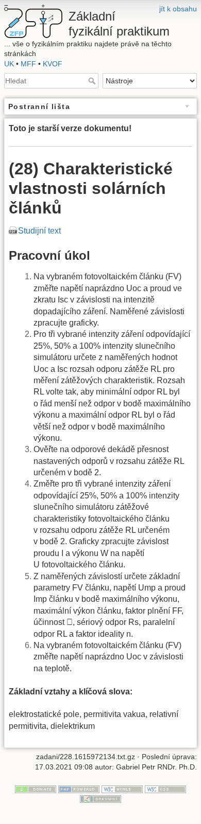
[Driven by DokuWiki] (100, 799)
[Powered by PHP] (78, 788)
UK (9, 64)
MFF (28, 64)
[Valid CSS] (165, 788)
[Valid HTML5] (122, 788)
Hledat (93, 80)
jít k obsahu (178, 9)
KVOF (52, 64)
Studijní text (39, 230)
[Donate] (35, 788)
